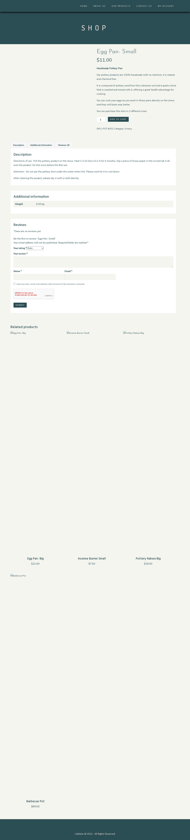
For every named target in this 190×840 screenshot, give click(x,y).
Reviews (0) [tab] (63, 145)
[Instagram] (168, 828)
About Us (99, 6)
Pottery (128, 128)
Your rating (20, 248)
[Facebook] (156, 828)
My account (166, 6)
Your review (21, 253)
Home (83, 6)
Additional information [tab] (41, 145)
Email (68, 271)
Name (18, 271)
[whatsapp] (173, 828)
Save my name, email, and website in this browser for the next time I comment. (50, 284)
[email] (179, 828)
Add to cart (118, 119)
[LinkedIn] (162, 828)
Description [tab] (18, 145)
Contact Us (144, 6)
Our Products (121, 6)
